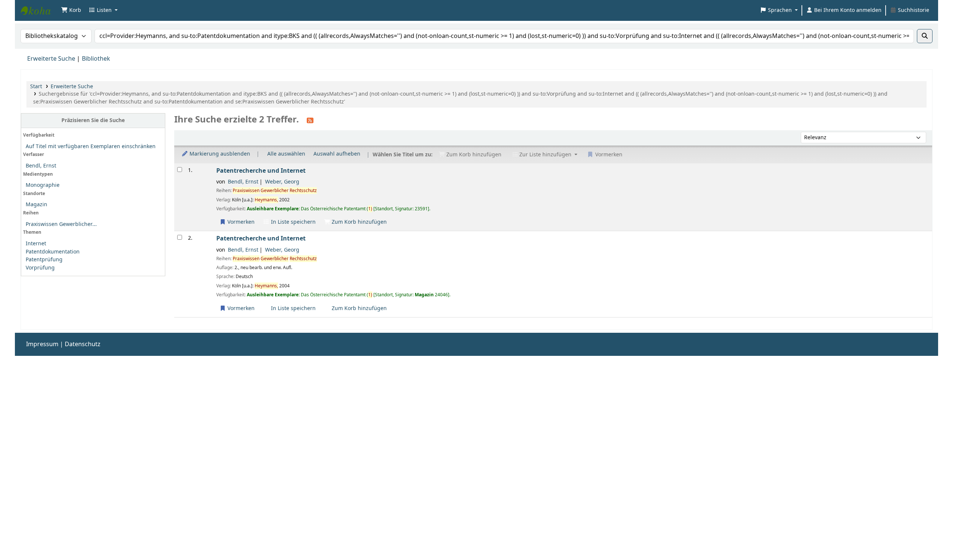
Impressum (42, 344)
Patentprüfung (44, 260)
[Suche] (925, 36)
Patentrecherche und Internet (261, 170)
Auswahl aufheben (336, 154)
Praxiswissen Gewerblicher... (61, 224)
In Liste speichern (293, 222)
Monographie (43, 185)
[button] (71, 10)
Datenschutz (83, 344)
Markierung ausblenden (219, 154)
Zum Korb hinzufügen (358, 222)
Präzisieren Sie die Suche (93, 120)
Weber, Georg (282, 182)
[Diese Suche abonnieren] (310, 120)
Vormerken (240, 222)
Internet (36, 244)
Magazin (36, 204)
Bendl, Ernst (41, 166)
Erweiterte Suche (51, 58)
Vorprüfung (40, 268)
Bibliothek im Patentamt (39, 10)
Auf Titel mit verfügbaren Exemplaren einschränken (91, 146)
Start (36, 86)
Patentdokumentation (53, 252)
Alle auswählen (286, 154)
